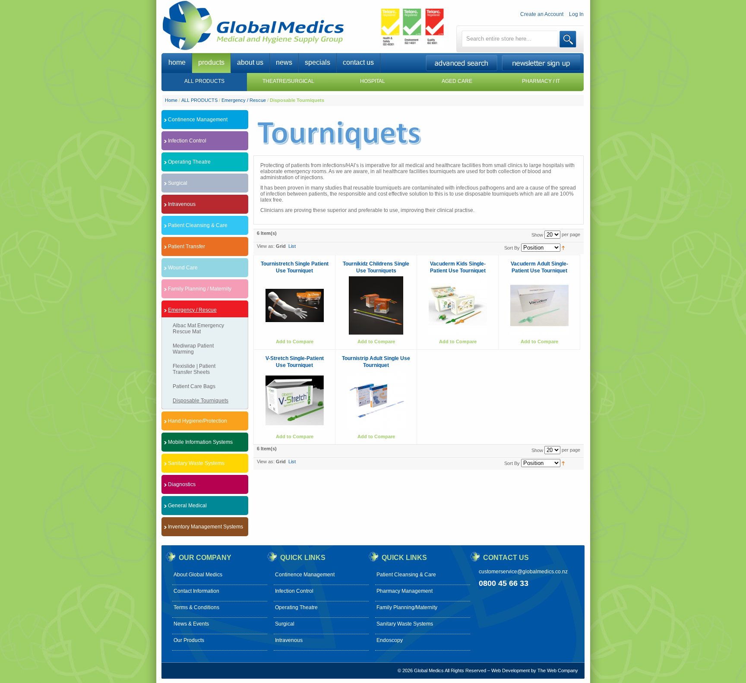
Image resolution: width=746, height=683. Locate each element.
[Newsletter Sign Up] (543, 68)
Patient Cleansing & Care (406, 575)
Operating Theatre (296, 607)
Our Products (189, 640)
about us (250, 62)
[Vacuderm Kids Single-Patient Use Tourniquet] (458, 305)
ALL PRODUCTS (199, 100)
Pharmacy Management (404, 591)
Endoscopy (389, 640)
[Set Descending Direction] (563, 247)
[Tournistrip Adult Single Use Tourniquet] (376, 400)
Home (171, 100)
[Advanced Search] (463, 69)
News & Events (191, 624)
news (284, 62)
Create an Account (541, 14)
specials (317, 62)
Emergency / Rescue (243, 100)
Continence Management (305, 575)
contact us (358, 62)
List (292, 246)
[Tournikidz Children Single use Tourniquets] (376, 305)
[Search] (568, 39)
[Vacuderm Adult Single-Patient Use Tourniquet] (539, 305)
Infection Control (294, 591)
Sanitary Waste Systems (404, 624)
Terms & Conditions (196, 607)
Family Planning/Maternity (406, 607)
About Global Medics (198, 575)
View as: (266, 246)
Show (537, 234)
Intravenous (289, 640)
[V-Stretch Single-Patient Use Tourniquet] (295, 400)
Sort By (512, 247)
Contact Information (196, 591)
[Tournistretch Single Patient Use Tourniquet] (295, 305)
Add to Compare (294, 341)
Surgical (284, 624)
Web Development (510, 670)
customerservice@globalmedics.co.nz (523, 572)
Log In (576, 14)
